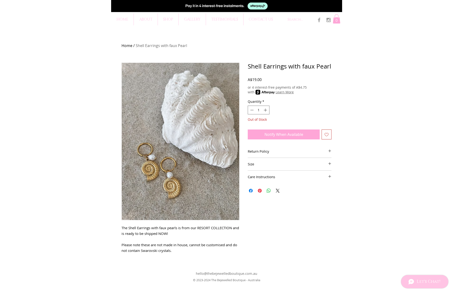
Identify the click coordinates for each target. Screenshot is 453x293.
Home (127, 45)
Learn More (285, 92)
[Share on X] (278, 191)
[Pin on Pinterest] (260, 191)
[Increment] (266, 110)
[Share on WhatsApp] (269, 191)
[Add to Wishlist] (326, 134)
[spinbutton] (258, 110)
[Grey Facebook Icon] (319, 20)
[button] (336, 18)
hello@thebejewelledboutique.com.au (226, 273)
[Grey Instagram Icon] (328, 20)
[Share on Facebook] (251, 191)
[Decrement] (251, 110)
